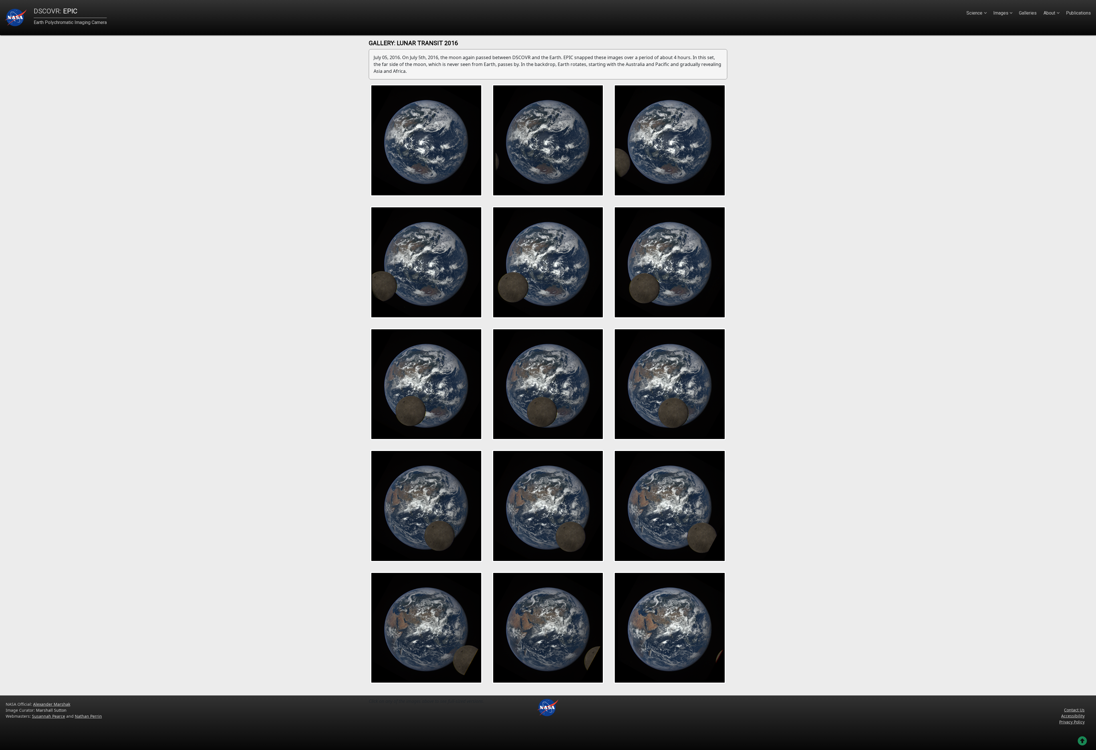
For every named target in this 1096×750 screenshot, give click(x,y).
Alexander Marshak (51, 704)
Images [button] (1000, 13)
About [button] (1049, 13)
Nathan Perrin (88, 716)
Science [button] (974, 13)
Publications (1078, 13)
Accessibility (1073, 716)
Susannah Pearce (48, 716)
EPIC (55, 11)
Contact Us (1074, 710)
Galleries (1028, 13)
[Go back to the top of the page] (1082, 740)
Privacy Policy (1072, 722)
